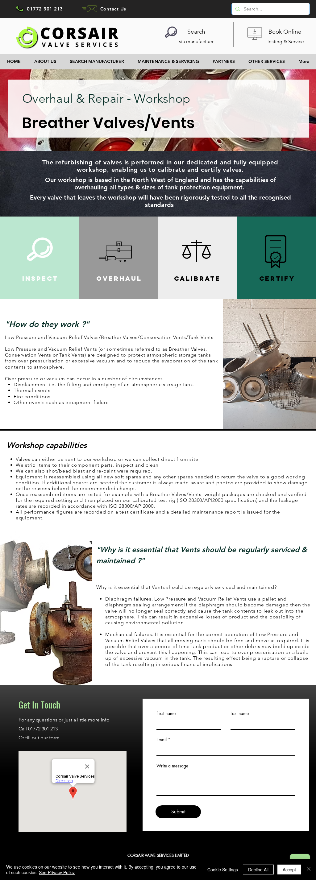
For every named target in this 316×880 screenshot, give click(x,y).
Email (161, 739)
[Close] (308, 869)
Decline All (258, 869)
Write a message (172, 766)
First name (166, 713)
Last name (240, 713)
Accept (289, 869)
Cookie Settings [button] (222, 869)
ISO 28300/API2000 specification (217, 500)
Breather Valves (119, 337)
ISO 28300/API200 (130, 506)
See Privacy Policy (57, 872)
